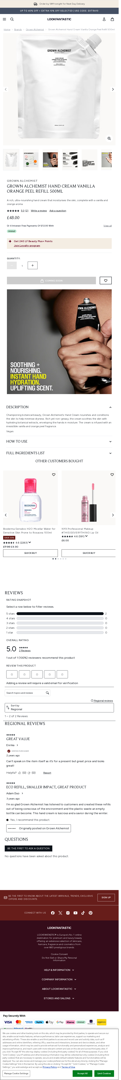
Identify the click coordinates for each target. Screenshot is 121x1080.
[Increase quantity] (32, 265)
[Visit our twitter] (60, 913)
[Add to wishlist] (106, 280)
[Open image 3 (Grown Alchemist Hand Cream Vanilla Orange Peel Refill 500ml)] (50, 159)
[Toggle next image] (112, 89)
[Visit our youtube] (75, 913)
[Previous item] (5, 515)
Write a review (39, 210)
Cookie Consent (59, 954)
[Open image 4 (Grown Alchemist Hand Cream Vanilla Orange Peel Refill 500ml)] (70, 159)
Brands (18, 29)
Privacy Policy (50, 1067)
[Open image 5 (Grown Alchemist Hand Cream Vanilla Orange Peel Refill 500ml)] (89, 159)
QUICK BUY (30, 553)
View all (108, 225)
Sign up (106, 897)
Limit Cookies (104, 1073)
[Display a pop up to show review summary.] (29, 542)
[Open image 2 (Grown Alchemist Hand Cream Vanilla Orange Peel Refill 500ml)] (31, 159)
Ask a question (57, 210)
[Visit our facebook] (53, 913)
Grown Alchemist (35, 29)
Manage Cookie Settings (16, 1073)
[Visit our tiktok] (83, 913)
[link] (104, 19)
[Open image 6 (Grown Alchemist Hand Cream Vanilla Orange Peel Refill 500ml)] (109, 159)
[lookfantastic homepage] (59, 19)
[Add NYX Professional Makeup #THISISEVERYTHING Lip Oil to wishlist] (112, 474)
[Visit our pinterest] (90, 913)
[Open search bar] (12, 19)
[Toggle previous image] (5, 89)
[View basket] (112, 19)
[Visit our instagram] (68, 913)
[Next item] (112, 515)
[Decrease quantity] (12, 265)
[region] (59, 1054)
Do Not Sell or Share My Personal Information (59, 959)
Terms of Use (68, 1067)
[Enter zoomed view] (109, 138)
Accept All (82, 1073)
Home (7, 29)
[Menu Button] (4, 19)
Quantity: (13, 258)
